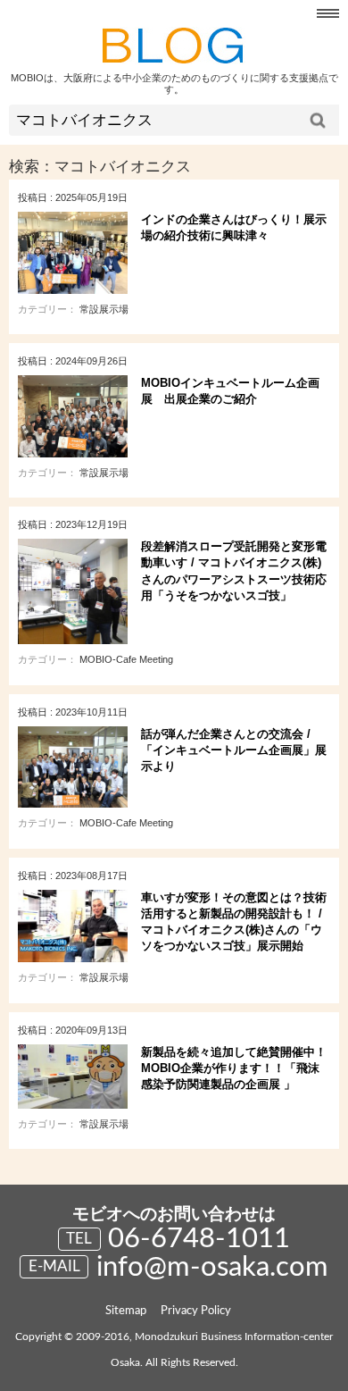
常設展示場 (103, 309)
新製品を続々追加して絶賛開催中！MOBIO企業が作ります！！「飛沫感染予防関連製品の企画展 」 (234, 1068)
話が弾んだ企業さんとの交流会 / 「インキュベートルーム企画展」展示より (234, 750)
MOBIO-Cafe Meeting (126, 659)
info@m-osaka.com (212, 1267)
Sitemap (125, 1311)
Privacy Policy (196, 1311)
